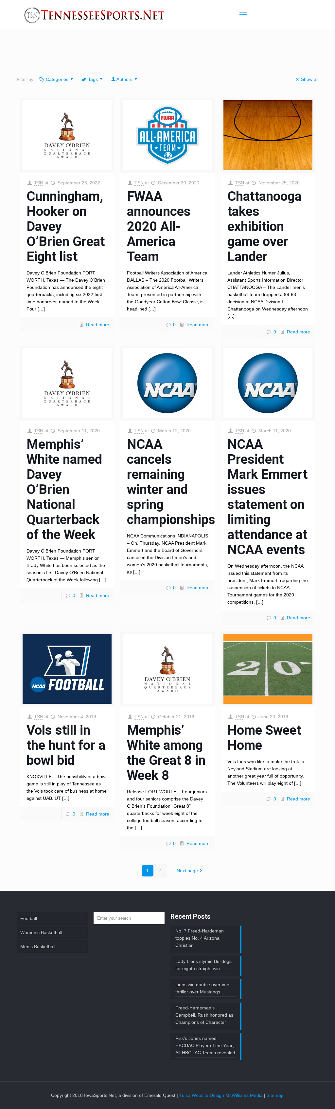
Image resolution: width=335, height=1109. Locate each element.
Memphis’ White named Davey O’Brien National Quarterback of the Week (64, 489)
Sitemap (275, 1095)
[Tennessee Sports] (95, 14)
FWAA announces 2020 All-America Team (159, 226)
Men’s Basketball (37, 946)
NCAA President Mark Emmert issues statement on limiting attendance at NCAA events (267, 497)
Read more (97, 324)
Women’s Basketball (41, 932)
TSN (38, 182)
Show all (309, 79)
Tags (93, 79)
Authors (124, 79)
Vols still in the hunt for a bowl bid (65, 745)
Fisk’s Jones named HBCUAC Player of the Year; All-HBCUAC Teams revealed (205, 1045)
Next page (187, 870)
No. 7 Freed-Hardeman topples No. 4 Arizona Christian (199, 938)
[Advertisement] (167, 54)
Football (28, 918)
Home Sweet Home (264, 738)
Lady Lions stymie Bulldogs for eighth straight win (203, 965)
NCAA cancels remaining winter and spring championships (171, 482)
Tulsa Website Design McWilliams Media (221, 1095)
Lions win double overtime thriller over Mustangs (202, 988)
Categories (57, 79)
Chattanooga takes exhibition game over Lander (264, 226)
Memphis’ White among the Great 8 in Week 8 (166, 753)
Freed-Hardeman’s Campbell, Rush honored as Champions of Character (204, 1015)
